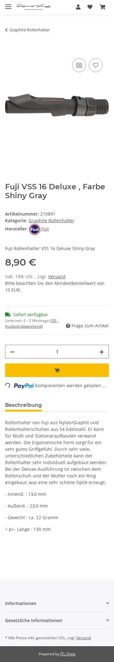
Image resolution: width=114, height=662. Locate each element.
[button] (78, 7)
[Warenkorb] (102, 7)
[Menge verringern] (12, 351)
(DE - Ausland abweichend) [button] (32, 323)
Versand (57, 277)
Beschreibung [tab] (23, 405)
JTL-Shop (67, 654)
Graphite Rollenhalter (51, 221)
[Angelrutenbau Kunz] (33, 7)
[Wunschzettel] (90, 7)
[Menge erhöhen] (102, 351)
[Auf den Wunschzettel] (96, 65)
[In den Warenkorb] (10, 49)
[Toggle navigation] (8, 4)
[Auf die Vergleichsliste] (79, 65)
